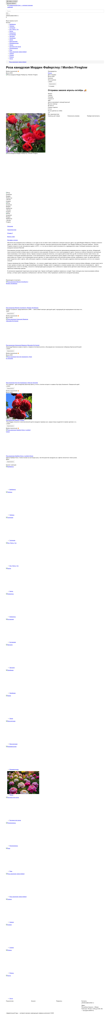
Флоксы (11, 57)
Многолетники (13, 41)
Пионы (11, 45)
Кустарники (12, 34)
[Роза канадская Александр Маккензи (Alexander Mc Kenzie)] (55, 331)
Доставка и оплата (12, 1)
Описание (10, 226)
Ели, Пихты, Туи (13, 29)
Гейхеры (11, 26)
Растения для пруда (15, 46)
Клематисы (12, 33)
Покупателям (9, 1001)
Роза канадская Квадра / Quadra (15, 420)
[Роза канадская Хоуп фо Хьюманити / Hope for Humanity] (55, 369)
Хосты (11, 58)
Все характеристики (53, 114)
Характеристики (11, 229)
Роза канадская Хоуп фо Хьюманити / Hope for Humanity (22, 382)
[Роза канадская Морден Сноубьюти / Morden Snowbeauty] (55, 294)
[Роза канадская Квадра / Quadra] (55, 406)
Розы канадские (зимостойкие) (18, 51)
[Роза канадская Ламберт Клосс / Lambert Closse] (55, 442)
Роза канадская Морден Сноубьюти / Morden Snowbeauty (22, 307)
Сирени (11, 53)
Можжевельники (14, 43)
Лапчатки (12, 36)
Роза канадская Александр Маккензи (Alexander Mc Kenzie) (22, 345)
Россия (50, 73)
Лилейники (12, 38)
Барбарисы (12, 24)
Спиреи (11, 55)
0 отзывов (51, 86)
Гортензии (12, 27)
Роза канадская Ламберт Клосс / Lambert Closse (19, 456)
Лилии (11, 39)
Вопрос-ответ (11, 236)
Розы (10, 50)
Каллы (11, 31)
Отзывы (10, 233)
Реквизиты (59, 1001)
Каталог (33, 1001)
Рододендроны (13, 48)
